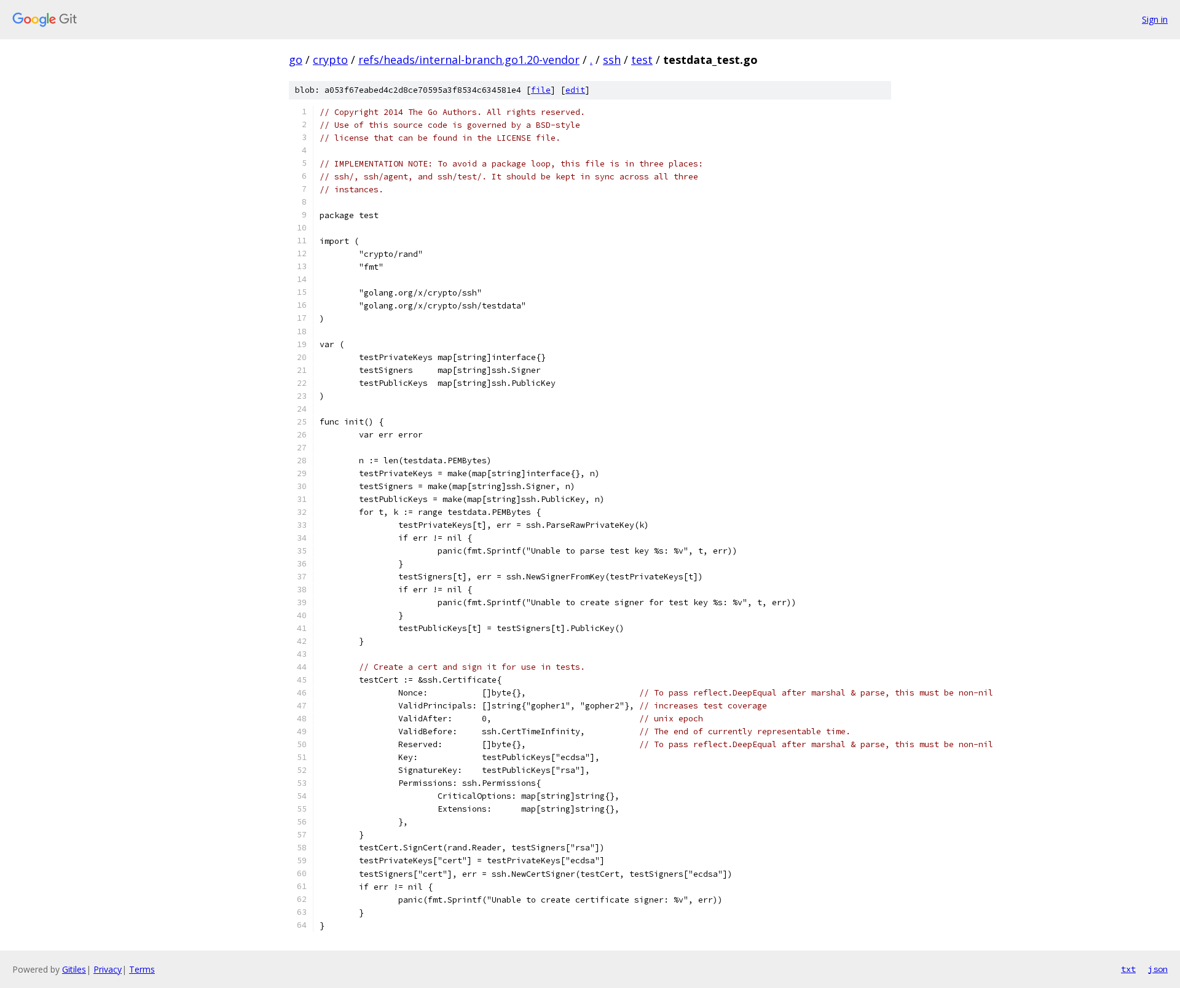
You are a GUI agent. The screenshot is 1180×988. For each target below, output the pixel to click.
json (1158, 968)
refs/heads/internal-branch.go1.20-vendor (469, 59)
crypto (330, 59)
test (642, 59)
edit (575, 90)
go (295, 59)
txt (1128, 968)
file (541, 90)
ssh (612, 59)
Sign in (1155, 19)
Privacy (107, 969)
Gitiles (74, 969)
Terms (142, 969)
